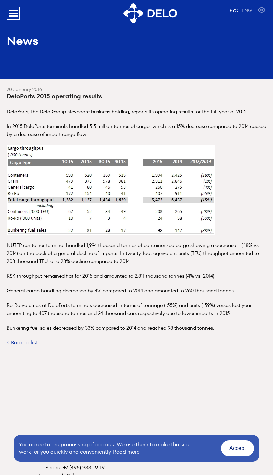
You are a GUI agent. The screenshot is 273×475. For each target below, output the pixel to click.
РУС (234, 10)
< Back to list (22, 342)
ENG (247, 10)
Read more (126, 452)
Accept (237, 448)
